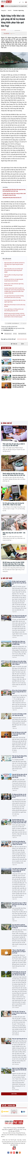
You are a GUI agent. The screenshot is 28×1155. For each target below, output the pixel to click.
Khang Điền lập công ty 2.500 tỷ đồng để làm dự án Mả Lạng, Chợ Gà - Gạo (19, 904)
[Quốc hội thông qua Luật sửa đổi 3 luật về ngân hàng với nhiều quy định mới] (6, 735)
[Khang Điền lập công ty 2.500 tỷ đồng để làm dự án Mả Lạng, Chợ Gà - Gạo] (6, 905)
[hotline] (19, 2)
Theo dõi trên (6, 33)
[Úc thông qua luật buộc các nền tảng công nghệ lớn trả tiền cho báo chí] (6, 797)
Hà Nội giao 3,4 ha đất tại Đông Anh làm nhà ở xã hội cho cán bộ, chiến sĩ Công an (19, 662)
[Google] (11, 1153)
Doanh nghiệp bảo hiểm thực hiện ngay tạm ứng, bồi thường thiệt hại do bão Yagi (14, 474)
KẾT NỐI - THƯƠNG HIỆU (8, 1105)
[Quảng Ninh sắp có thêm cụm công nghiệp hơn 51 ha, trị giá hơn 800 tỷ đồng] (6, 644)
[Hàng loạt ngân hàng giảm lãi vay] (6, 1041)
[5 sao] (26, 339)
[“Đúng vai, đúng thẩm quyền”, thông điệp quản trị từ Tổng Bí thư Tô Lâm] (6, 952)
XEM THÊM (14, 1093)
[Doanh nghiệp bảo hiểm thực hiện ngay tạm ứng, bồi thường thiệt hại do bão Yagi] (14, 463)
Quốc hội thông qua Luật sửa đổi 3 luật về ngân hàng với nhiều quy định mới (19, 733)
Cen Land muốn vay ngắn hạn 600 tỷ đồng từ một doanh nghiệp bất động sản (19, 926)
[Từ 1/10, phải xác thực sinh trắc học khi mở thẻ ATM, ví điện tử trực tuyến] (14, 493)
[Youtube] (14, 1153)
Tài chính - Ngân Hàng (6, 440)
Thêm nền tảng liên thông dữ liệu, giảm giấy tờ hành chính (19, 756)
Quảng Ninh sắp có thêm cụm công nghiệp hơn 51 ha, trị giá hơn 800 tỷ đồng (18, 642)
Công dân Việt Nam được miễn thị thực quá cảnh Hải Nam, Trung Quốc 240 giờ (19, 775)
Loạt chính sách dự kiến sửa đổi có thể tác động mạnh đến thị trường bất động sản (19, 870)
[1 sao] (18, 339)
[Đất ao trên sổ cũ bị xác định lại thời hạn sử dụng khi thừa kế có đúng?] (6, 693)
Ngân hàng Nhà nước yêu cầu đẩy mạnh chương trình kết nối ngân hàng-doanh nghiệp (13, 270)
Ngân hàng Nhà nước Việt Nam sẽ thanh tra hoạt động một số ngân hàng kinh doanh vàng (14, 264)
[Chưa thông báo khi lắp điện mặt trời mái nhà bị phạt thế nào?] (6, 618)
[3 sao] (22, 339)
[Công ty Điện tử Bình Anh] (23, 1111)
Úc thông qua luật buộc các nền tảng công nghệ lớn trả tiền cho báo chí (19, 795)
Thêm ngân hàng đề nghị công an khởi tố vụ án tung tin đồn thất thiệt (14, 444)
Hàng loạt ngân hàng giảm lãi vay (19, 1038)
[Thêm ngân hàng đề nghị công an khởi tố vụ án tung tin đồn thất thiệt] (14, 434)
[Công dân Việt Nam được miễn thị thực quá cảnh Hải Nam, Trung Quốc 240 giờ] (6, 777)
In (23, 344)
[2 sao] (20, 339)
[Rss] (20, 1153)
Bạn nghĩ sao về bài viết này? (8, 339)
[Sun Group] (5, 1111)
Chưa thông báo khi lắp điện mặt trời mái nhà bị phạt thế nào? (19, 616)
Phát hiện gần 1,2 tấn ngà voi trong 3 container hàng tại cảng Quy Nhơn (19, 1013)
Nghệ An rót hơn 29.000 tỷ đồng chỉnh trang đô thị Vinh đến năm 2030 (19, 1069)
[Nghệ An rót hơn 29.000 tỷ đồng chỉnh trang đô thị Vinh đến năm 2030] (6, 1071)
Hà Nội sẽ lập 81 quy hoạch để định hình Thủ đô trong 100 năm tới (19, 582)
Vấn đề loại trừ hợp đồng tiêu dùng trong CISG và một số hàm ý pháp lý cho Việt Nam (19, 843)
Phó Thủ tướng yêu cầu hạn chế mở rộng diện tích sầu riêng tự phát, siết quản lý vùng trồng (19, 973)
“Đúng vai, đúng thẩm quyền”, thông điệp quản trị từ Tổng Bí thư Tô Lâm (18, 951)
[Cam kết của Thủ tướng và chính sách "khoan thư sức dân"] (6, 716)
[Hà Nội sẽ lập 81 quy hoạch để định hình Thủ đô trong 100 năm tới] (6, 584)
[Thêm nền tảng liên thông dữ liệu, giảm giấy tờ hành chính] (6, 758)
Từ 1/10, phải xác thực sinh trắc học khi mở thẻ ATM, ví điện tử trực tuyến (13, 504)
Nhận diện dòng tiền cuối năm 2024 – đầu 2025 (14, 533)
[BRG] (14, 1111)
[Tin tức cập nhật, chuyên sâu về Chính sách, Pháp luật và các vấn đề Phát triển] (8, 2)
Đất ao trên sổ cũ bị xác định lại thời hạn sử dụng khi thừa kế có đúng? (19, 691)
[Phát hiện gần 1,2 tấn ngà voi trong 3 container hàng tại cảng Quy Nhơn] (6, 1014)
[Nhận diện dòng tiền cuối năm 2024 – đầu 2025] (14, 522)
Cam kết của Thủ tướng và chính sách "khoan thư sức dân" (19, 714)
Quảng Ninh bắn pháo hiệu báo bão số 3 (12, 197)
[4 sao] (24, 339)
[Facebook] (8, 1153)
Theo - (15, 323)
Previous (2, 1112)
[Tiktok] (17, 1153)
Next (26, 1112)
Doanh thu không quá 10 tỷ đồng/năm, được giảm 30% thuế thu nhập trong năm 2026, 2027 (19, 821)
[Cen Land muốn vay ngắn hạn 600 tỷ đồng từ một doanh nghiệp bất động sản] (6, 927)
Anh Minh (3, 30)
